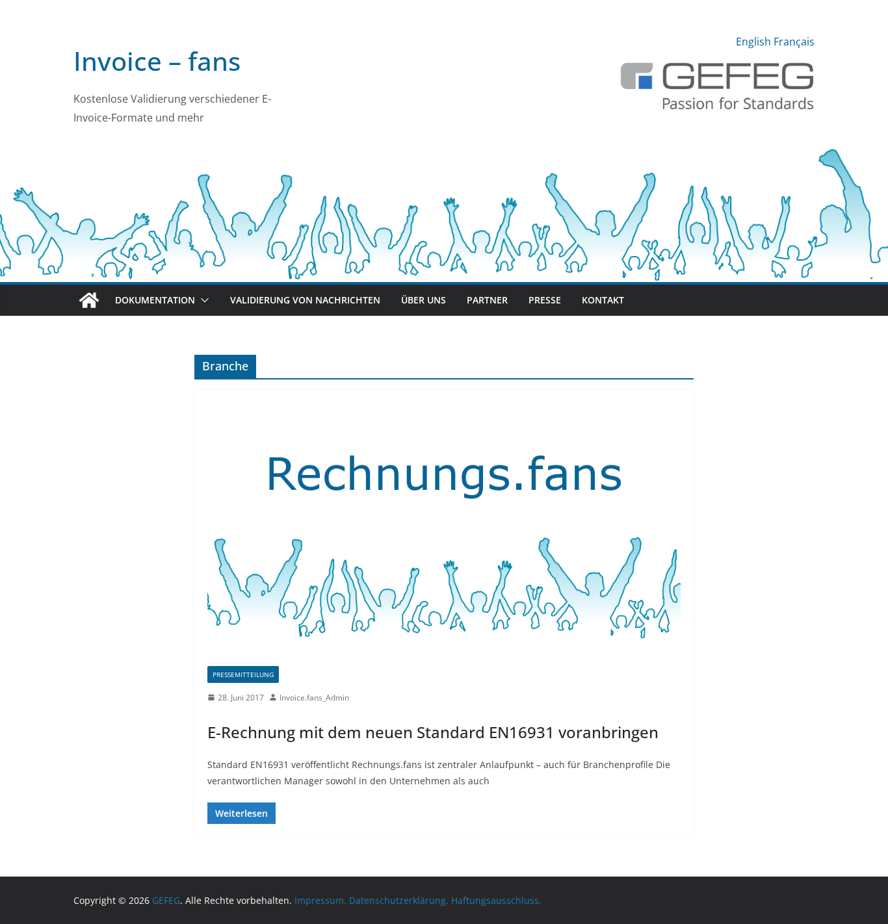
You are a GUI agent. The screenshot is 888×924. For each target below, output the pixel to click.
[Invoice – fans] (444, 152)
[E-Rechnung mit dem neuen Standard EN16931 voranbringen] (444, 534)
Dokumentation (155, 300)
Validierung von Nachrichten (305, 300)
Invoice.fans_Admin (314, 697)
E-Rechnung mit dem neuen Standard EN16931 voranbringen (433, 732)
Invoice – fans (157, 61)
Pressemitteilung (243, 674)
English (753, 41)
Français (794, 41)
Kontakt (603, 300)
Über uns (423, 300)
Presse (545, 300)
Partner (487, 300)
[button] (202, 300)
